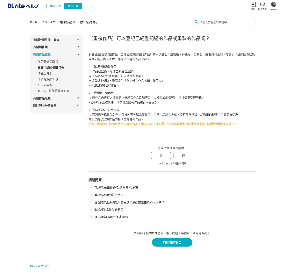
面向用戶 (55, 6)
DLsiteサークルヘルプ (42, 22)
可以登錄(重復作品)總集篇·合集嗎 (116, 187)
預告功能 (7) (46, 85)
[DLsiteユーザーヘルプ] (23, 7)
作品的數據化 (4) (48, 79)
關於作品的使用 (88, 22)
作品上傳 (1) (46, 73)
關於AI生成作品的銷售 (108, 209)
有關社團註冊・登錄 (46, 40)
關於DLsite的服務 (44, 105)
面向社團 (73, 6)
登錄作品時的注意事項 (109, 195)
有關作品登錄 (67, 22)
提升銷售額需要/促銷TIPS (111, 217)
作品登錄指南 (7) (48, 61)
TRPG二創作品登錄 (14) (53, 91)
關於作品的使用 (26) (51, 67)
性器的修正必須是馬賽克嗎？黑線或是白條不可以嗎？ (129, 202)
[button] (253, 6)
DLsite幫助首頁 (39, 266)
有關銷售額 (40, 47)
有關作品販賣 (42, 98)
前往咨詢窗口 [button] (172, 242)
